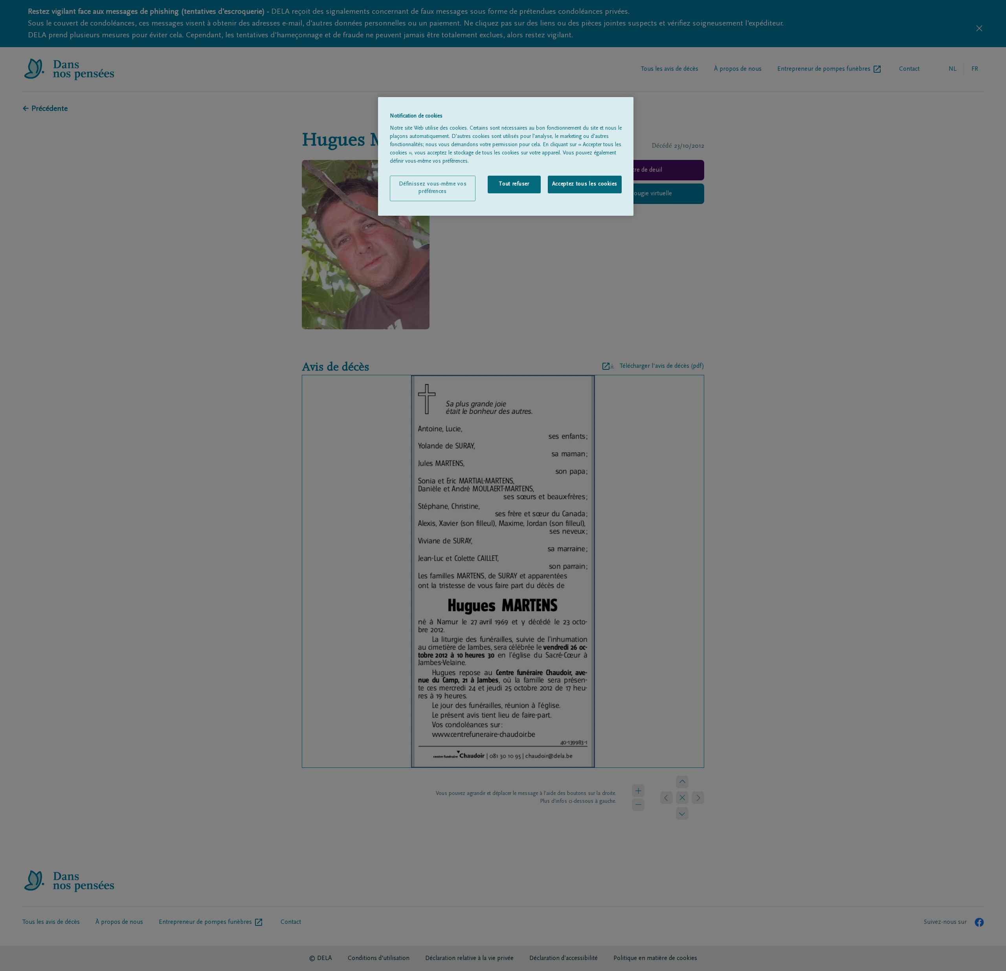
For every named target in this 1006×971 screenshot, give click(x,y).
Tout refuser (514, 184)
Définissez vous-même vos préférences (433, 188)
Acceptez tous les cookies (585, 184)
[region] (505, 156)
